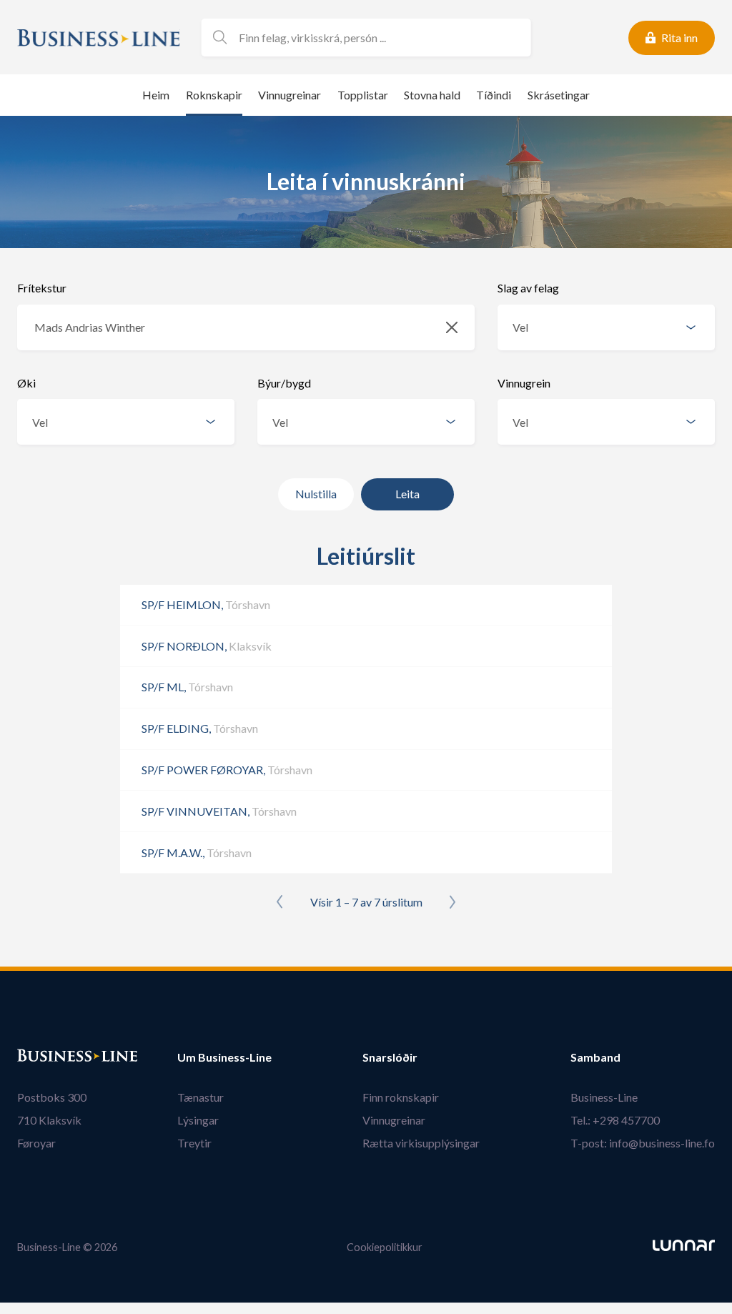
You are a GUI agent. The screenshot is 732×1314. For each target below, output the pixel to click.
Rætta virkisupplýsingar (421, 1143)
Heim (155, 95)
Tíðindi (493, 95)
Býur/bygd (284, 383)
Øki (26, 383)
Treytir (194, 1143)
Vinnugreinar (289, 95)
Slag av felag (528, 288)
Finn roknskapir (400, 1097)
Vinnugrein (524, 383)
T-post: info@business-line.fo (642, 1143)
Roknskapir (214, 95)
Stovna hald (432, 95)
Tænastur (200, 1097)
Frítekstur (41, 288)
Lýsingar (198, 1120)
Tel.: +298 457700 (615, 1120)
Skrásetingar (559, 95)
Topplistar (362, 95)
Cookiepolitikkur (384, 1247)
